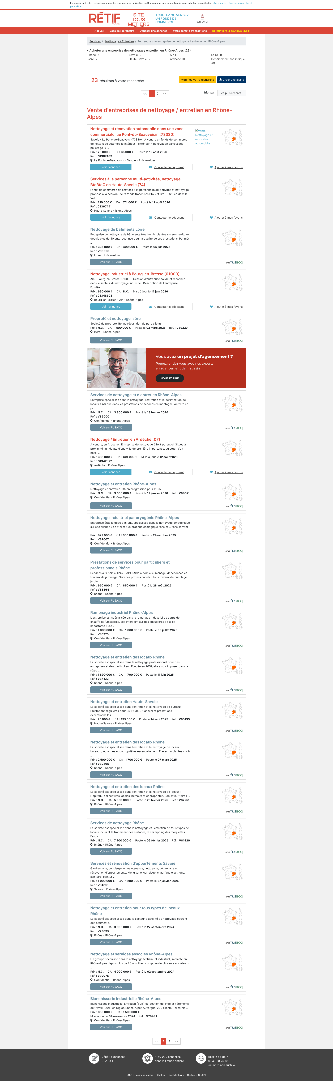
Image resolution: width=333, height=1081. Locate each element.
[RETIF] (104, 17)
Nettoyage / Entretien (119, 41)
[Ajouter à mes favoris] (211, 167)
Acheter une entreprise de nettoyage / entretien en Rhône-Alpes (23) (140, 50)
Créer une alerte (233, 79)
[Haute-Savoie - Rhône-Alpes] (232, 187)
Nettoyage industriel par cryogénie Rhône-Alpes (134, 517)
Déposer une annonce (153, 30)
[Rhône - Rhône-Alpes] (232, 570)
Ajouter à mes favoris (229, 167)
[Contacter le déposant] (151, 167)
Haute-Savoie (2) (140, 59)
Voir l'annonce (111, 167)
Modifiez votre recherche (197, 79)
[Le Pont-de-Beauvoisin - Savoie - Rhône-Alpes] (232, 137)
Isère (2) (93, 59)
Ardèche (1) (177, 59)
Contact (191, 1075)
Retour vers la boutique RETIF (231, 30)
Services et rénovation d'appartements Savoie (132, 863)
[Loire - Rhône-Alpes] (232, 237)
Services (95, 41)
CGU (129, 1075)
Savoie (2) (135, 55)
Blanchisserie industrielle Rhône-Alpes (125, 998)
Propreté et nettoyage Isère (115, 318)
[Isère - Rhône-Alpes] (232, 326)
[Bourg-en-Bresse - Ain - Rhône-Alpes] (232, 282)
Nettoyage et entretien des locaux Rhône (127, 657)
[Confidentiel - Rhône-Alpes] (232, 403)
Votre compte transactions (190, 30)
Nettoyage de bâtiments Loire (117, 229)
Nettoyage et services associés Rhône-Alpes (131, 954)
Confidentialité (176, 1075)
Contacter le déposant (169, 167)
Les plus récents (231, 93)
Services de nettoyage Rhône (117, 823)
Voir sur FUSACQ (111, 262)
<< (145, 93)
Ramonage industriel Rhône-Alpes (121, 612)
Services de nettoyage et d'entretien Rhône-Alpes (136, 395)
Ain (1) (174, 55)
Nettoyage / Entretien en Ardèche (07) (125, 439)
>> (165, 93)
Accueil (100, 30)
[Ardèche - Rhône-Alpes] (232, 447)
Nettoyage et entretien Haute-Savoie (124, 701)
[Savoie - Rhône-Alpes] (232, 871)
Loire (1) (216, 55)
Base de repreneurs (122, 30)
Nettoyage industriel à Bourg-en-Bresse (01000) (135, 274)
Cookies (161, 1075)
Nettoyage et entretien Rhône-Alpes (123, 484)
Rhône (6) (94, 55)
